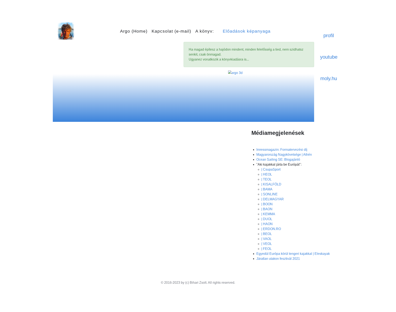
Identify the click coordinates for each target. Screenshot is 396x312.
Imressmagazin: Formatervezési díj (281, 149)
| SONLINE (269, 194)
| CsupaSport (270, 169)
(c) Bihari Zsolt (195, 282)
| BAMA (266, 189)
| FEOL (266, 248)
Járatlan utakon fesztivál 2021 (278, 258)
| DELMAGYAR (272, 199)
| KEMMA (268, 214)
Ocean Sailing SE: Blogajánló (278, 159)
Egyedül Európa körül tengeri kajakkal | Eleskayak (293, 253)
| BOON (267, 204)
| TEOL (266, 179)
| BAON (266, 209)
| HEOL (266, 174)
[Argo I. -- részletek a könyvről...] (249, 93)
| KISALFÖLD (271, 184)
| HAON (267, 224)
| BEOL (266, 234)
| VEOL (266, 244)
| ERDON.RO (271, 229)
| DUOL (266, 219)
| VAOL (266, 239)
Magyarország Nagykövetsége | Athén (284, 154)
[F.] (66, 30)
